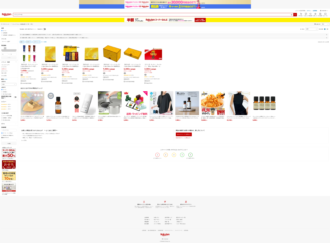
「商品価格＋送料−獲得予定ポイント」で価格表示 (30, 29)
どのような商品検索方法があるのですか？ (32, 135)
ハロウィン (4, 69)
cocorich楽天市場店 (26, 83)
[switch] (15, 97)
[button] (324, 10)
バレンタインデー (5, 64)
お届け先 (3, 81)
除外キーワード (5, 137)
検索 (9, 57)
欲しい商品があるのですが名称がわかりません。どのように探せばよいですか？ (41, 133)
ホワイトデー (4, 71)
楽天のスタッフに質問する (184, 134)
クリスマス (4, 66)
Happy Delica (149, 83)
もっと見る (24, 140)
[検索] (295, 14)
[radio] (1, 30)
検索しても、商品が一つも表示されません (32, 137)
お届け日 (3, 87)
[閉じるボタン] (326, 34)
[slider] (1, 51)
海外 (6, 79)
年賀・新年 (4, 73)
